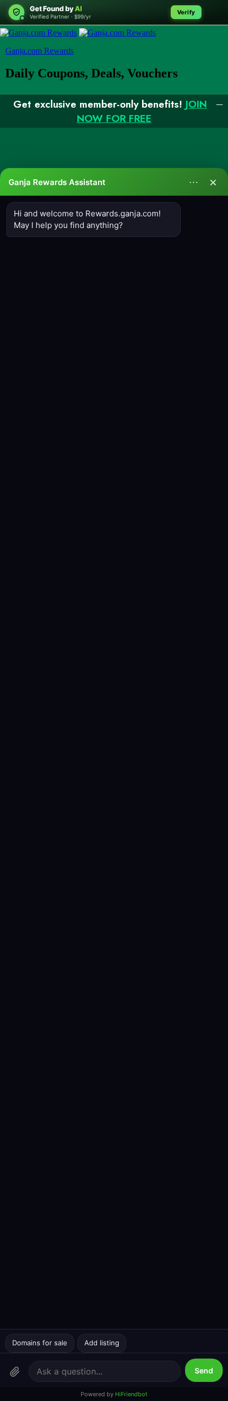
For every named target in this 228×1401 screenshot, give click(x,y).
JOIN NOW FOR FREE (142, 111)
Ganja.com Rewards (39, 50)
